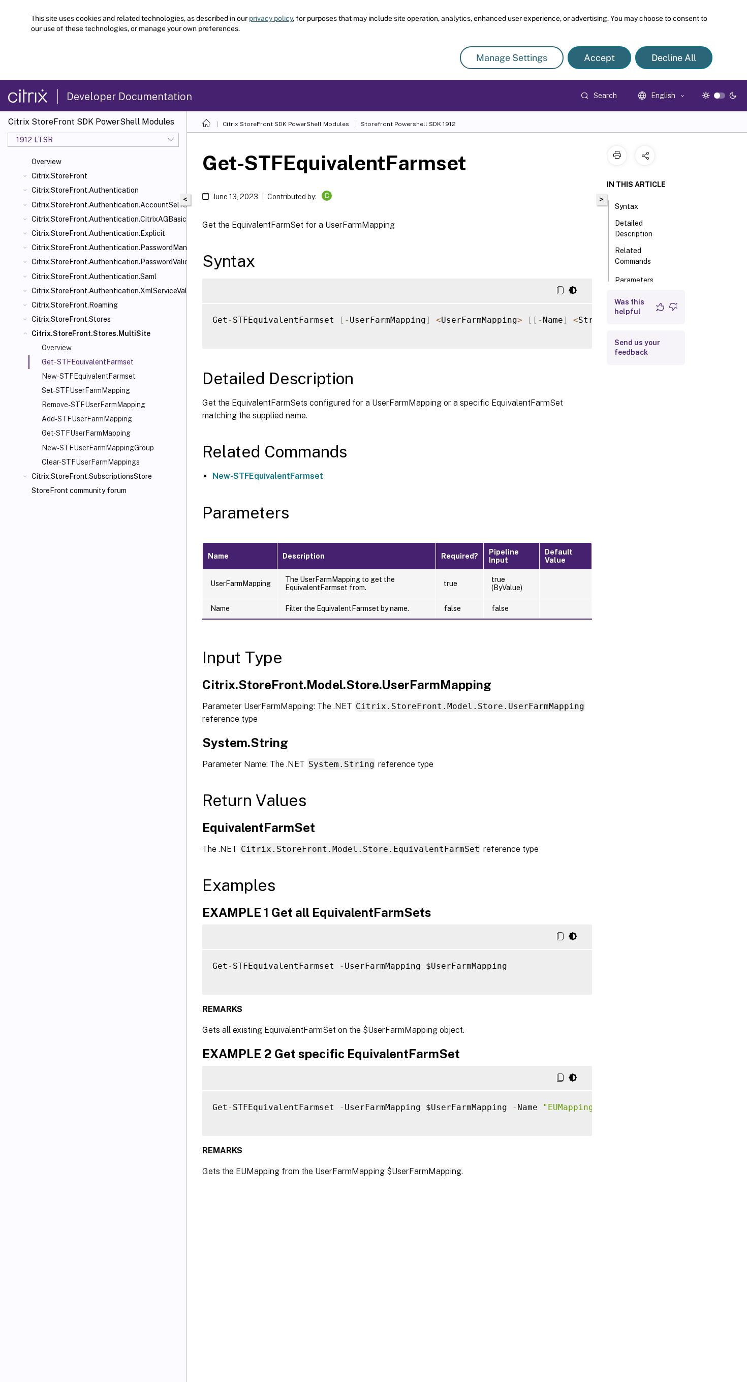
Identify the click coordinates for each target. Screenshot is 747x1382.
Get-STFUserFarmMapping (86, 433)
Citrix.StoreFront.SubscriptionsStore (92, 476)
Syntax (626, 206)
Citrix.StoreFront (59, 176)
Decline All (673, 57)
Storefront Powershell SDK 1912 (408, 124)
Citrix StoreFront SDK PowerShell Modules (286, 124)
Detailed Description (633, 228)
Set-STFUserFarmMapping (86, 390)
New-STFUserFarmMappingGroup (98, 448)
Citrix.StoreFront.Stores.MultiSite (91, 333)
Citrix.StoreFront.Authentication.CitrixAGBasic (107, 219)
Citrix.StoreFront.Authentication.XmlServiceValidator (107, 291)
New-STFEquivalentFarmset (88, 376)
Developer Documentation (129, 96)
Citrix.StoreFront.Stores (71, 319)
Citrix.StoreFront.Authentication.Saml (94, 276)
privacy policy (271, 18)
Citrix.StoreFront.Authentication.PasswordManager (107, 247)
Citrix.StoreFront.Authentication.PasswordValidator (107, 262)
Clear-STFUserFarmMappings (91, 462)
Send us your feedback (637, 347)
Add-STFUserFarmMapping (87, 419)
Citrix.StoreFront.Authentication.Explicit (98, 233)
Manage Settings (511, 57)
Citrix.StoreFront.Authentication (85, 190)
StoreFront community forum (79, 490)
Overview (46, 162)
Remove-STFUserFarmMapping (93, 405)
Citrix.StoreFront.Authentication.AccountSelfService (107, 205)
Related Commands (633, 256)
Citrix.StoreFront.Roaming (75, 305)
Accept (599, 57)
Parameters (634, 280)
